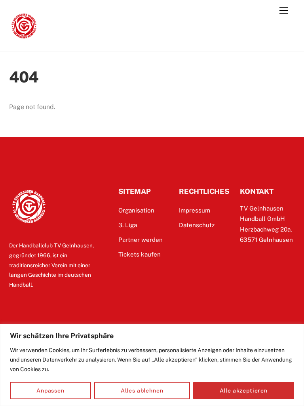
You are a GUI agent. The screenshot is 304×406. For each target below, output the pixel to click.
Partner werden (140, 239)
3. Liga (127, 225)
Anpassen (50, 390)
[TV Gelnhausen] (24, 37)
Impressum (194, 210)
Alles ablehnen (142, 390)
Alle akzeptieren (244, 390)
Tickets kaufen (139, 254)
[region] (152, 365)
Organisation (136, 210)
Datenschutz (197, 225)
